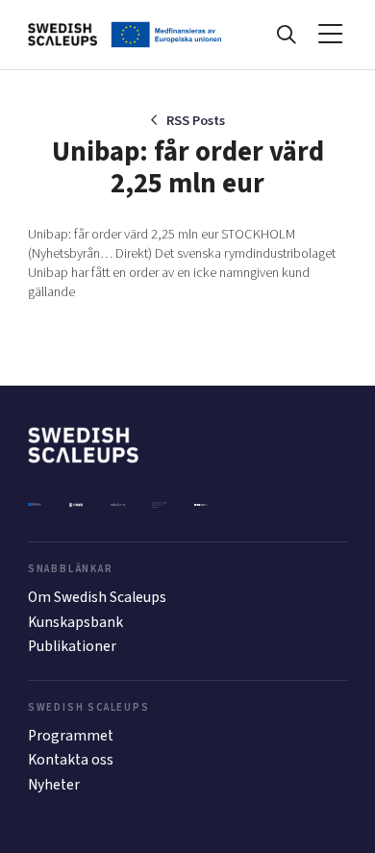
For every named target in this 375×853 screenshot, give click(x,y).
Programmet (70, 735)
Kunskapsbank (75, 622)
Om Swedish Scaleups (97, 597)
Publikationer (72, 646)
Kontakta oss (70, 759)
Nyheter (54, 784)
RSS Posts (195, 121)
